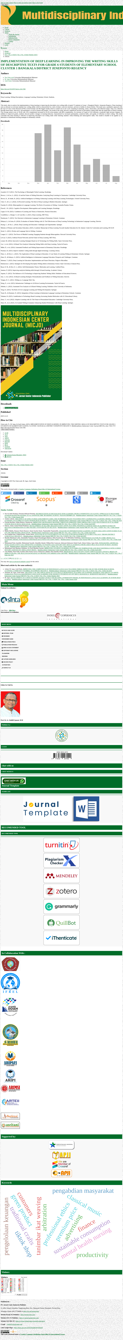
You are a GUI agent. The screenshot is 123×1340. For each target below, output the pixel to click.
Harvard (7, 441)
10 (12, 558)
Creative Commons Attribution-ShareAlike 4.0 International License (39, 489)
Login (6, 45)
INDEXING (5, 656)
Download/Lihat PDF (11, 408)
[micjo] (61, 735)
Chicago (7, 440)
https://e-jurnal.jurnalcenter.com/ (29, 1318)
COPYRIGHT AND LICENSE (10, 650)
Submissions (12, 36)
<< (1, 558)
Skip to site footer (37, 3)
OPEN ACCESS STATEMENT (11, 647)
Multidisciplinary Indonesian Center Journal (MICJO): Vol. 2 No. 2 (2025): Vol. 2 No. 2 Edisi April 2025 (63, 524)
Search (4, 48)
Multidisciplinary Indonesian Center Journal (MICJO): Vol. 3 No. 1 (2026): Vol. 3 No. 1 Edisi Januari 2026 (42, 546)
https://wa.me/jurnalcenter (31, 1311)
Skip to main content (7, 3)
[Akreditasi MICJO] (15, 607)
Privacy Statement (13, 39)
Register (7, 43)
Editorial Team (12, 38)
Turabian (7, 447)
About (6, 33)
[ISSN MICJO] (61, 755)
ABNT (7, 438)
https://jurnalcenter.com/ (28, 1314)
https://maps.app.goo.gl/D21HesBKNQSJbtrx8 (28, 1328)
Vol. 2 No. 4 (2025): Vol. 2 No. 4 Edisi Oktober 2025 (21, 55)
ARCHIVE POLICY (8, 662)
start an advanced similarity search (19, 561)
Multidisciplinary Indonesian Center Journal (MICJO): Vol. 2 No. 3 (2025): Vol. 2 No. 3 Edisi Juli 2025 (90, 520)
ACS (6, 434)
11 (13, 558)
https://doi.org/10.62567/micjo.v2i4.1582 (13, 89)
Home (6, 27)
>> (21, 558)
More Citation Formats (8, 429)
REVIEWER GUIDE (8, 639)
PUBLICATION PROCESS (10, 644)
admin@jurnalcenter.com (14, 1324)
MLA (6, 445)
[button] (6, 493)
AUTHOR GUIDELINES (9, 659)
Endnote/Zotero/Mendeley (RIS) (16, 455)
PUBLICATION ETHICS (9, 642)
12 (15, 558)
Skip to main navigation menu (23, 3)
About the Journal (13, 34)
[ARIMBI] (10, 1047)
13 (17, 558)
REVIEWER (6, 636)
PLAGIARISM (5, 653)
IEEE (6, 443)
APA (6, 436)
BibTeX (8, 456)
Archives (7, 31)
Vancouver (8, 448)
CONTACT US (7, 667)
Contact (10, 41)
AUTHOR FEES (6, 665)
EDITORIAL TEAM (8, 633)
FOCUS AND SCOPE (9, 630)
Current (7, 29)
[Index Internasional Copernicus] (61, 616)
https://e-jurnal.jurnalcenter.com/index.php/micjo (30, 1321)
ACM (6, 433)
